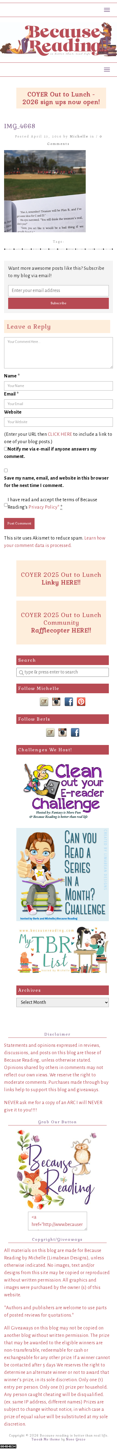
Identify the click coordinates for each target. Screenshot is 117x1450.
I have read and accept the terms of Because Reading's (52, 503)
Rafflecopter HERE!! (61, 630)
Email (11, 394)
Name (12, 376)
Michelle (79, 136)
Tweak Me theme (46, 1439)
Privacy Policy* (44, 507)
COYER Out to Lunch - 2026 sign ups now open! (61, 98)
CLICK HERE (60, 434)
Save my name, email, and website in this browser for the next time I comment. (56, 482)
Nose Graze (76, 1439)
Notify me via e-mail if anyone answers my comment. (50, 453)
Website (13, 412)
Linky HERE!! (61, 582)
